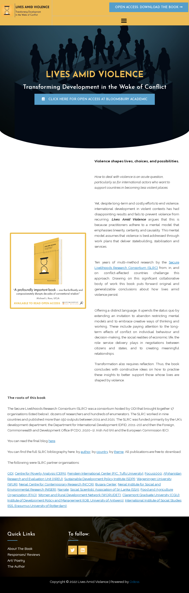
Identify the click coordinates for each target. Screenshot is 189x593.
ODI (10, 473)
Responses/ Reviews (23, 554)
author (85, 452)
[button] (124, 20)
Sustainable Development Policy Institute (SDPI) (99, 479)
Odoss (134, 582)
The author (16, 566)
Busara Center (105, 484)
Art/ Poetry (16, 560)
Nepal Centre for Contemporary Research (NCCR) (56, 484)
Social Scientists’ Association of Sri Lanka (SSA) (104, 489)
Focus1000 (153, 473)
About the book (19, 548)
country (102, 452)
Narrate (63, 489)
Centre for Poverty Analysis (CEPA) (40, 473)
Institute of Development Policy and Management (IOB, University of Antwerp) (65, 500)
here (51, 441)
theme (119, 452)
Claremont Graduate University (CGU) (150, 495)
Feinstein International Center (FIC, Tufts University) (105, 473)
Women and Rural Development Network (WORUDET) (79, 495)
